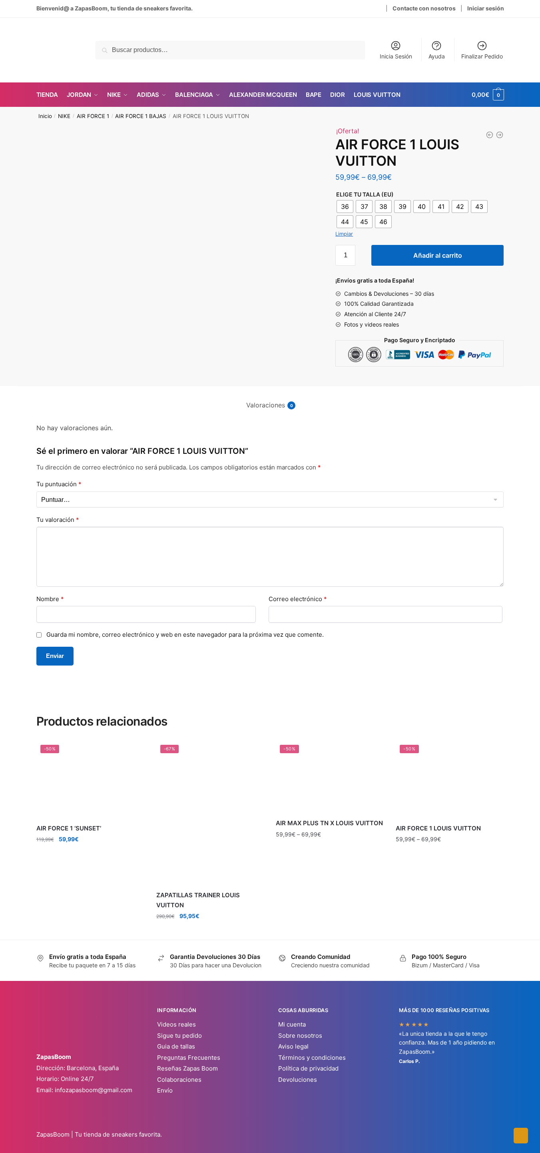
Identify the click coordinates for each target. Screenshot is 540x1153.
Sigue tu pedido (179, 1035)
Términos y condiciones (312, 1057)
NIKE (64, 116)
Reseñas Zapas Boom (187, 1068)
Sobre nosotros (300, 1035)
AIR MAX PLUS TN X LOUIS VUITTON (329, 823)
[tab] (270, 398)
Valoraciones (265, 405)
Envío (165, 1090)
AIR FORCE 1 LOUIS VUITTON (438, 828)
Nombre (50, 599)
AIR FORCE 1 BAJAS (140, 116)
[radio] (345, 207)
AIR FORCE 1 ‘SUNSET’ (68, 828)
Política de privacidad (308, 1068)
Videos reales (176, 1024)
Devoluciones (297, 1079)
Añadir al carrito (437, 255)
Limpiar (344, 234)
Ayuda (436, 56)
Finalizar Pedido (482, 56)
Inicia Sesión (396, 56)
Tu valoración (57, 519)
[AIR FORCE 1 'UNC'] (500, 135)
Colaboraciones (179, 1079)
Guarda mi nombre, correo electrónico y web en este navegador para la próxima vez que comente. (185, 634)
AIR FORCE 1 (93, 116)
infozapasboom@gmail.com (93, 1090)
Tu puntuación (59, 484)
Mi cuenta (292, 1024)
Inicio (45, 116)
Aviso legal (293, 1046)
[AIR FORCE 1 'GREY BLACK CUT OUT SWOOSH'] (490, 135)
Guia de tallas (176, 1046)
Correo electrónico (298, 599)
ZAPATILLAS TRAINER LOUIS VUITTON (198, 899)
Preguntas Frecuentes (188, 1057)
